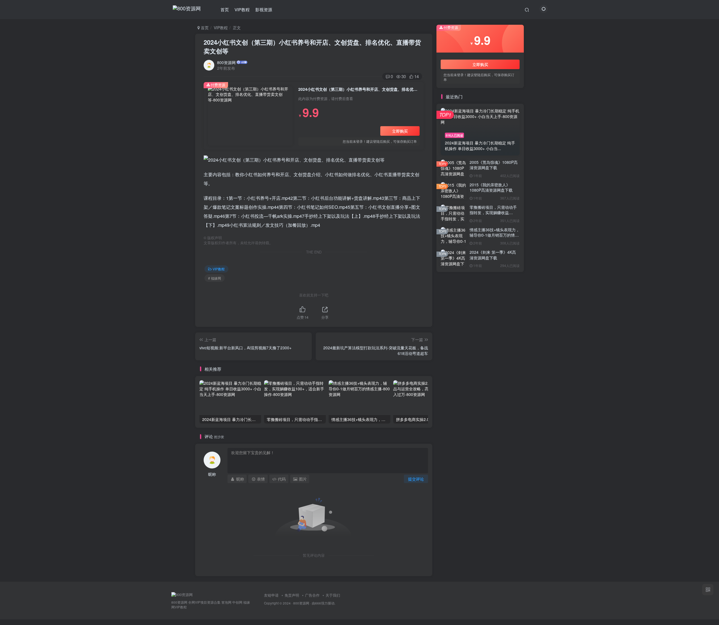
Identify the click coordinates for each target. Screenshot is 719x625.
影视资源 (263, 9)
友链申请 (271, 595)
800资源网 (226, 62)
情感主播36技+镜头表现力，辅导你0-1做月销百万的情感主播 (495, 235)
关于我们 (333, 595)
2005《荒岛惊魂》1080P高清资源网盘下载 (494, 165)
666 (318, 603)
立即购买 (400, 131)
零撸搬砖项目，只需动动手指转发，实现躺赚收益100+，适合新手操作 (493, 212)
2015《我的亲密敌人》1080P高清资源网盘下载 (491, 187)
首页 (224, 9)
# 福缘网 (214, 278)
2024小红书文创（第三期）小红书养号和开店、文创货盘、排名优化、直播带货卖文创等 (312, 46)
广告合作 (312, 595)
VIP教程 (242, 9)
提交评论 (416, 479)
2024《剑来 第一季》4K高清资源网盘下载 (493, 255)
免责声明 (292, 595)
